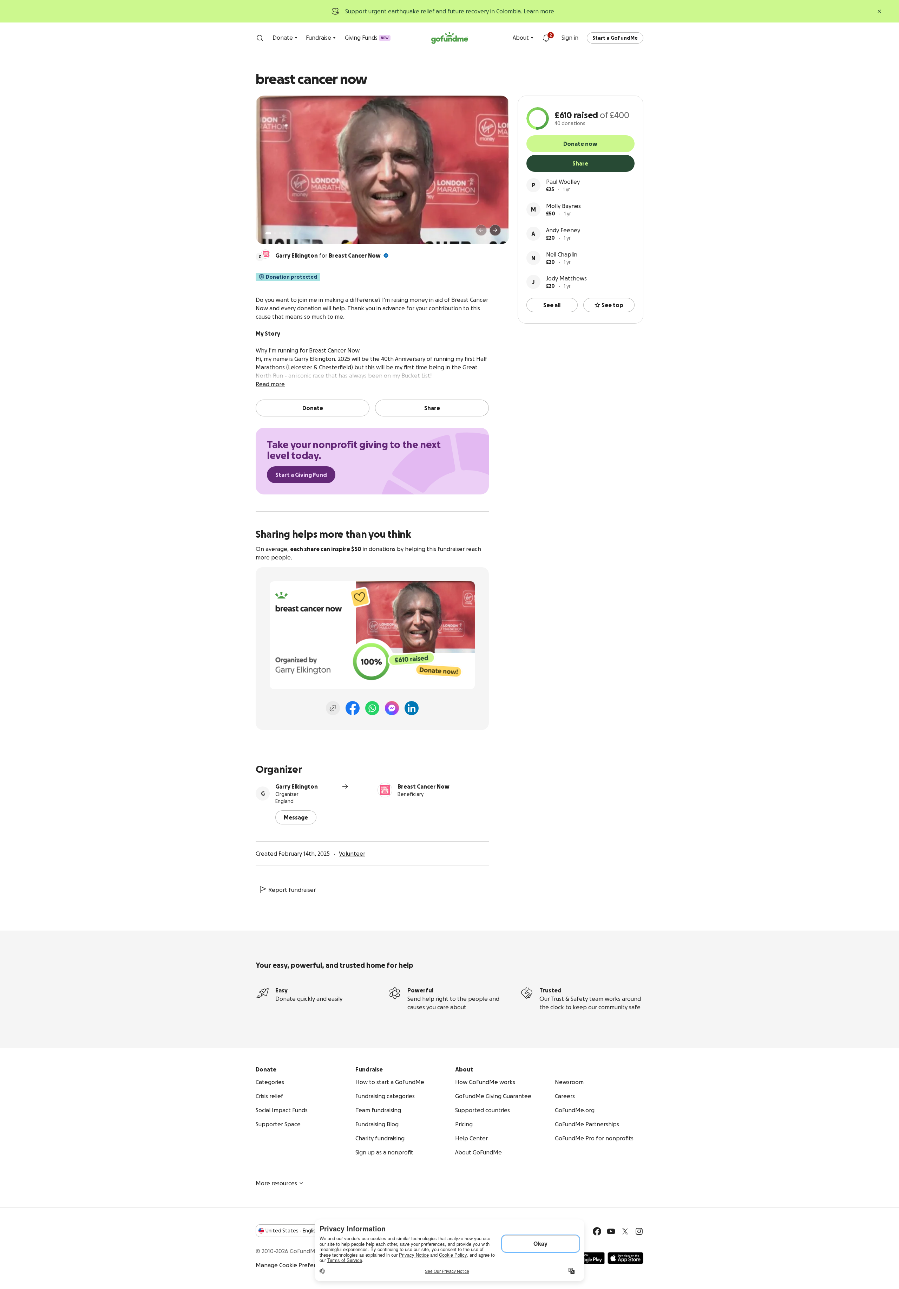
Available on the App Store (625, 1258)
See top (612, 305)
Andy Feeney (563, 230)
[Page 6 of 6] (294, 233)
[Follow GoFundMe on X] (625, 1231)
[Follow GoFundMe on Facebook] (597, 1231)
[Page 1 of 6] (268, 233)
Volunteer (352, 853)
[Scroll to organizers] (265, 254)
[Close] (879, 11)
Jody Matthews (566, 278)
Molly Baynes (563, 206)
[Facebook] (353, 708)
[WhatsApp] (372, 708)
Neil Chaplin (561, 254)
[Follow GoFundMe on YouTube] (611, 1231)
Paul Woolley (563, 182)
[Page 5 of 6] (290, 233)
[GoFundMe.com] (449, 38)
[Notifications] (546, 38)
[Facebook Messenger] (392, 708)
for (328, 255)
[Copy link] (333, 708)
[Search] (260, 38)
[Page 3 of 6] (280, 233)
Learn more (539, 11)
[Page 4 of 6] (285, 233)
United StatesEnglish (292, 1230)
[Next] (495, 230)
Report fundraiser (292, 890)
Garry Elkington (296, 786)
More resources (276, 1183)
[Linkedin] (412, 708)
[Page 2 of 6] (275, 233)
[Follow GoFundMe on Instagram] (639, 1231)
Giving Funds (367, 37)
